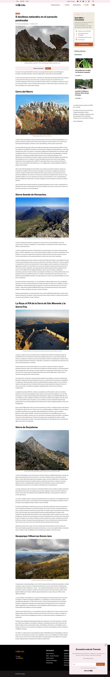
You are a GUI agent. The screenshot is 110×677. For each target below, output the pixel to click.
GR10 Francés (50, 658)
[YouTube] (77, 1)
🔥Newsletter (77, 5)
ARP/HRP (22, 1)
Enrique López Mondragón (23, 23)
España (18, 13)
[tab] (80, 51)
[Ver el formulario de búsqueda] (93, 1)
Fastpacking (49, 662)
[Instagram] (80, 1)
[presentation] (84, 63)
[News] (89, 1)
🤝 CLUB (85, 5)
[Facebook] (83, 1)
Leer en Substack (78, 121)
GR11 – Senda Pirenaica (52, 656)
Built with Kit (88, 671)
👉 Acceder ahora (84, 44)
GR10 (27, 1)
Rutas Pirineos (50, 653)
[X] (86, 1)
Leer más (78, 75)
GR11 (17, 1)
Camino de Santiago (51, 660)
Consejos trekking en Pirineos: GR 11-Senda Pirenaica (82, 93)
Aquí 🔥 (48, 68)
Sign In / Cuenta (71, 1)
